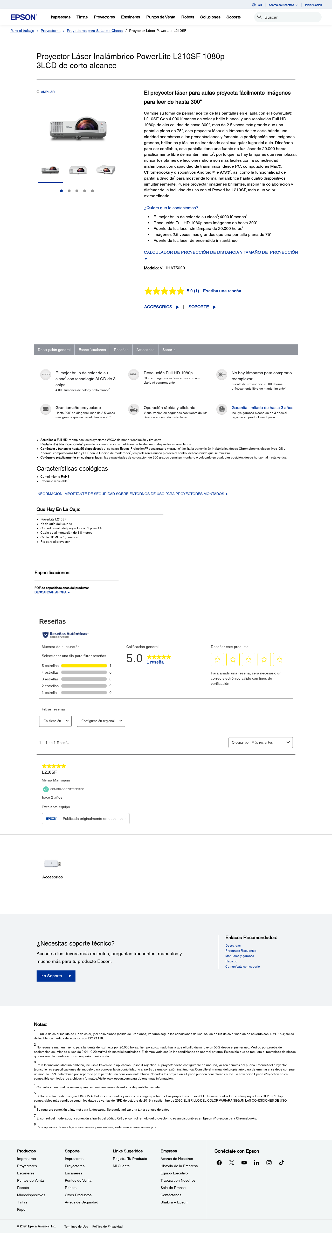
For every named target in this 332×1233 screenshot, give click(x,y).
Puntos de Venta (30, 1180)
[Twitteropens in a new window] (231, 1162)
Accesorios (158, 306)
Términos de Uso (76, 1226)
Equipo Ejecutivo (174, 1173)
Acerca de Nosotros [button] (281, 4)
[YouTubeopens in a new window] (244, 1162)
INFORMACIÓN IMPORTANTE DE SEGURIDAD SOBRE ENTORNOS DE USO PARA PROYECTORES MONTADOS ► (133, 494)
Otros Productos (78, 1195)
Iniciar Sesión (313, 4)
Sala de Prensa (173, 1188)
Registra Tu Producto (130, 1159)
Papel (21, 1209)
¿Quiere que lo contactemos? (171, 207)
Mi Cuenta (121, 1166)
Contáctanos (171, 1195)
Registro (231, 961)
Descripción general (54, 350)
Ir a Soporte (51, 975)
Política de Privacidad (107, 1226)
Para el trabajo (22, 31)
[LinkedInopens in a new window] (256, 1162)
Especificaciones (92, 350)
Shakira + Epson (174, 1202)
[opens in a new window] (281, 1162)
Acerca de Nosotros (177, 1159)
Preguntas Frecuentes (240, 951)
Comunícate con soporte (242, 966)
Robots (23, 1188)
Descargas (233, 945)
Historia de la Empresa (179, 1166)
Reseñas (121, 350)
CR (260, 4)
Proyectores (50, 31)
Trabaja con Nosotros (178, 1180)
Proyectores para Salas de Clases (95, 31)
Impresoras (26, 1159)
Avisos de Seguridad (81, 1202)
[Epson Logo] (23, 17)
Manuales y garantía (239, 956)
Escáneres (25, 1173)
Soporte (199, 306)
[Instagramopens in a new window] (269, 1162)
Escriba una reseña (222, 291)
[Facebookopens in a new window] (219, 1162)
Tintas (22, 1202)
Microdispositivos (31, 1195)
